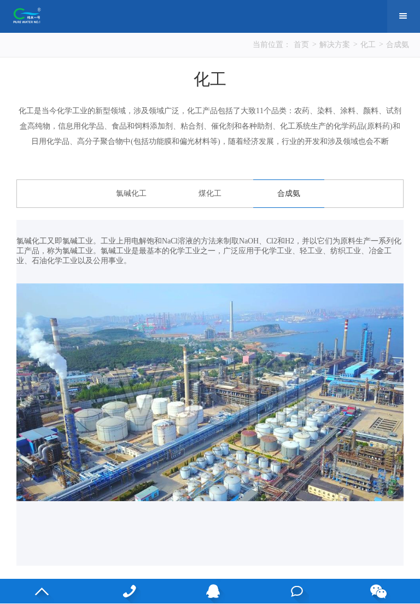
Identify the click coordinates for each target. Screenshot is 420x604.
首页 (301, 44)
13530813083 (126, 591)
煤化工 (210, 193)
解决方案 (334, 44)
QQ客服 (210, 591)
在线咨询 (294, 591)
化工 (368, 44)
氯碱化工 (131, 193)
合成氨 (397, 44)
